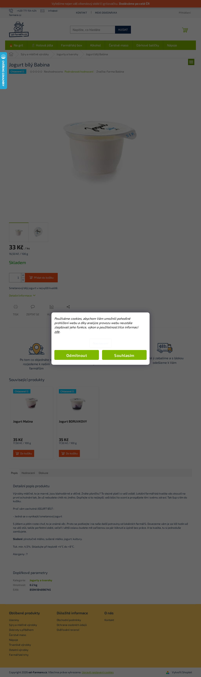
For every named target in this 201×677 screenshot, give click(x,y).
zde (56, 331)
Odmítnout (76, 355)
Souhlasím (124, 355)
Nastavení (100, 343)
